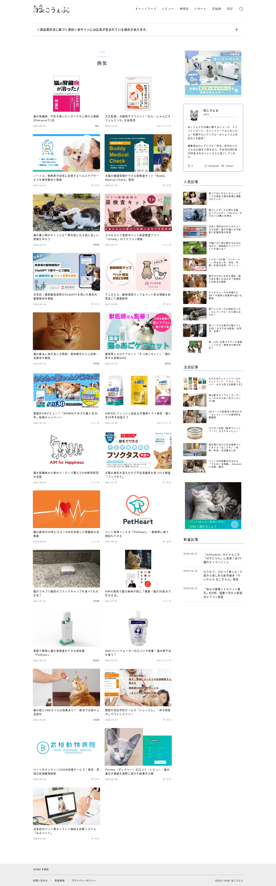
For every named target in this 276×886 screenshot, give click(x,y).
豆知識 (216, 8)
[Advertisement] (213, 664)
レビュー (168, 8)
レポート (201, 8)
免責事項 (60, 880)
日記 (230, 8)
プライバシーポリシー (84, 880)
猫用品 (184, 8)
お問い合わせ (40, 880)
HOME (37, 869)
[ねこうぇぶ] (51, 8)
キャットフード (146, 8)
